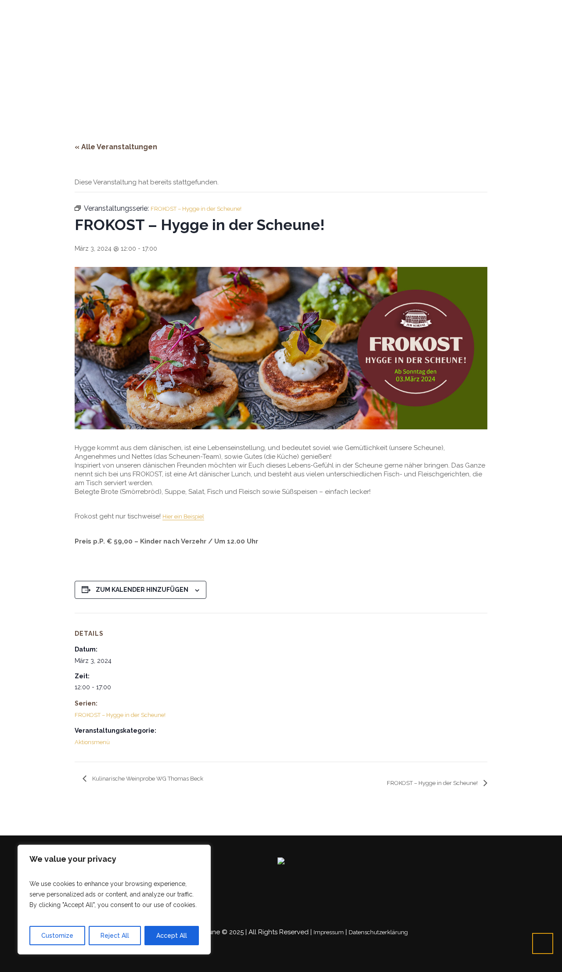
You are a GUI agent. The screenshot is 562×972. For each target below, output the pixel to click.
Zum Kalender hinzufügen (142, 589)
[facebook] (462, 10)
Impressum (328, 932)
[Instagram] (483, 10)
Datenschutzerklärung (378, 932)
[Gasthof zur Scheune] (281, 862)
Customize (57, 935)
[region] (114, 899)
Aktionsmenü (92, 742)
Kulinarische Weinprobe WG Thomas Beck (147, 778)
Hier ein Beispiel (183, 516)
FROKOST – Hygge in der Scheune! (120, 715)
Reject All (115, 935)
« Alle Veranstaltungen (116, 147)
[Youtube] (472, 10)
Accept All (171, 935)
